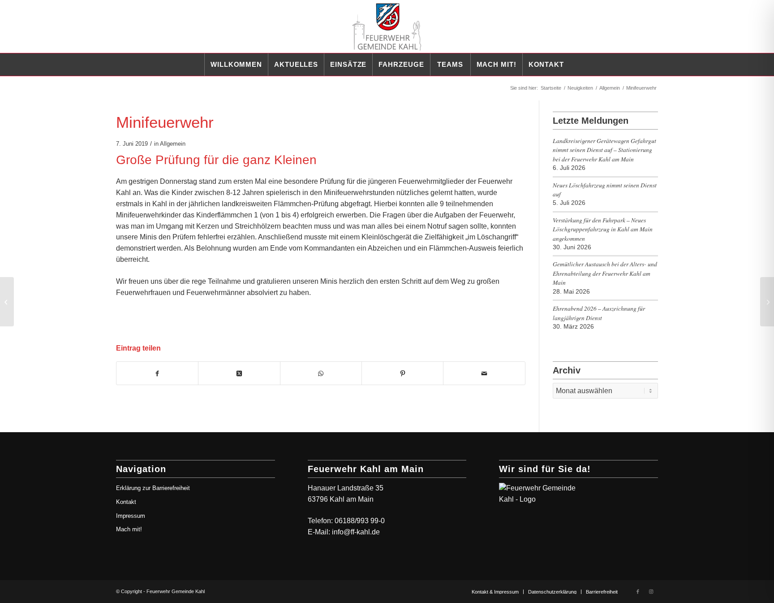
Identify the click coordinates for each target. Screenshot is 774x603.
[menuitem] (236, 64)
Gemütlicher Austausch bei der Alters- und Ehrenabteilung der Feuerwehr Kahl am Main (605, 273)
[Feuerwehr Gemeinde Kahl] (387, 26)
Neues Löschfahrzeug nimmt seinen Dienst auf (605, 189)
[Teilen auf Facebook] (157, 373)
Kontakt (126, 502)
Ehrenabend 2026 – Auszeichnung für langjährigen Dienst (599, 312)
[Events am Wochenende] (7, 301)
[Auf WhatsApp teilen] (320, 373)
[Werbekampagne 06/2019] (767, 301)
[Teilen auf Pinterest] (402, 373)
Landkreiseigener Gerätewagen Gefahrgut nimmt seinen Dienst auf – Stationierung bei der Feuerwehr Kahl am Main (604, 149)
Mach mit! (129, 529)
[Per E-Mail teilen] (484, 373)
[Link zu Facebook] (638, 591)
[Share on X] (239, 373)
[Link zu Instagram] (651, 591)
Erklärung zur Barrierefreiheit (153, 488)
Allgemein (172, 143)
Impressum (130, 515)
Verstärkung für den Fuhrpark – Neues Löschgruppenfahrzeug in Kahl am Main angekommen (603, 229)
